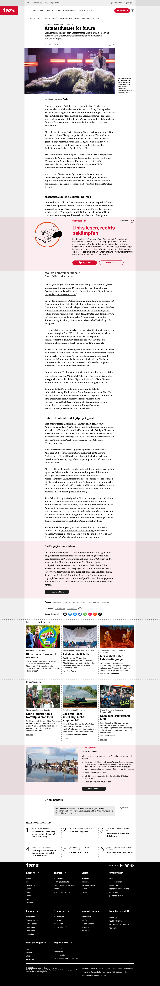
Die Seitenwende (88, 885)
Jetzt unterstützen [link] (56, 592)
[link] (31, 10)
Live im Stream (88, 924)
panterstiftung (115, 892)
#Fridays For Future (72, 602)
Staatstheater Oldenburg (61, 154)
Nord (28, 899)
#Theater (84, 602)
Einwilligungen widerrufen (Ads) (94, 975)
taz (32, 865)
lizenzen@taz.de (42, 972)
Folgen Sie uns (114, 866)
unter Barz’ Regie (75, 284)
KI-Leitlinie (128, 968)
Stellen (84, 889)
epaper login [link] (128, 3)
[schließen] (132, 221)
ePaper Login (59, 955)
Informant (86, 972)
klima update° (31, 924)
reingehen (30, 934)
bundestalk (30, 917)
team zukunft (59, 917)
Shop (28, 956)
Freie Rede (30, 931)
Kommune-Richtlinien (115, 968)
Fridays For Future (49, 18)
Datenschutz (96, 972)
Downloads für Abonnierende (66, 959)
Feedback (58, 948)
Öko (27, 882)
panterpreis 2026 (116, 896)
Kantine (29, 952)
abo (111, 878)
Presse (84, 892)
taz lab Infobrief (60, 927)
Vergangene (87, 927)
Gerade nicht (124, 221)
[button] (132, 10)
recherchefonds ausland (119, 889)
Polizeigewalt (59, 878)
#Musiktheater (58, 602)
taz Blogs (113, 917)
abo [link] (108, 3)
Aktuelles (85, 878)
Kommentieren (60, 609)
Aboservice (58, 952)
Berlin (28, 896)
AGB (113, 972)
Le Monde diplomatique (119, 924)
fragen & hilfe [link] (54, 3)
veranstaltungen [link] (37, 3)
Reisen (29, 949)
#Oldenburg (105, 602)
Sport (28, 892)
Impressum (106, 972)
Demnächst (86, 917)
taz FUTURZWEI (115, 921)
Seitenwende (121, 972)
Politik (28, 878)
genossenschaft (115, 882)
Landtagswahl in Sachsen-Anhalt (64, 887)
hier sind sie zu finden (69, 813)
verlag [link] (28, 3)
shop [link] (46, 3)
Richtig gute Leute (61, 882)
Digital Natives (83, 205)
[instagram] (132, 866)
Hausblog (85, 882)
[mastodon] (122, 866)
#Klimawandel (94, 602)
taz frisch (57, 920)
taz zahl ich (113, 885)
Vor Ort (85, 920)
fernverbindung (32, 920)
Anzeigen (30, 959)
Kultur (38, 18)
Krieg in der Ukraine (62, 892)
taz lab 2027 (86, 931)
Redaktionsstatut (98, 968)
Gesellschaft (31, 885)
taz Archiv (113, 928)
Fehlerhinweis (72, 609)
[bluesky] (127, 866)
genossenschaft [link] (116, 3)
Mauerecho (30, 927)
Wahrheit (29, 903)
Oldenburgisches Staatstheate (77, 530)
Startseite (29, 18)
